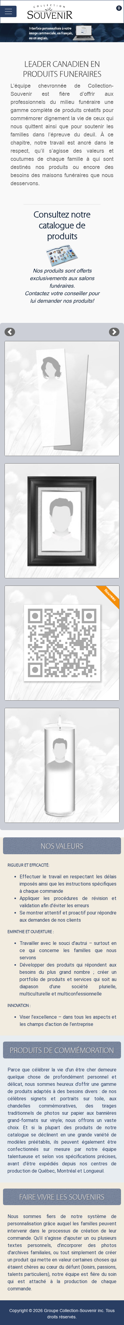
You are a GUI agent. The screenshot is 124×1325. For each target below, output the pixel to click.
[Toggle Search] (104, 11)
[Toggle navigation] (8, 11)
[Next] (114, 332)
